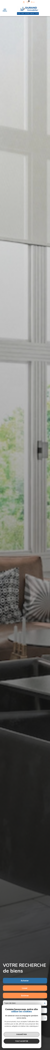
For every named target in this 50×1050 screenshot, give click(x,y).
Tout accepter (21, 1041)
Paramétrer (21, 1034)
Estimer (25, 995)
